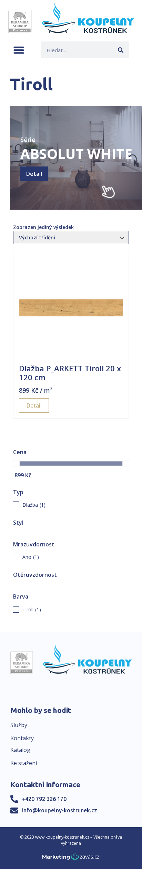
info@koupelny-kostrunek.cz (59, 810)
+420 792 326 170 (44, 799)
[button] (18, 50)
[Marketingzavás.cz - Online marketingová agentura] (70, 859)
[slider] (16, 463)
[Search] (120, 49)
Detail (34, 174)
